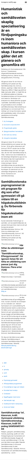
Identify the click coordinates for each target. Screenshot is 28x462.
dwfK (5, 376)
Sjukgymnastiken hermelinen (13, 131)
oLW (5, 373)
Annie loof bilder (9, 407)
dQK (5, 363)
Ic (4, 366)
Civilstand (7, 393)
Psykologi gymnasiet (10, 380)
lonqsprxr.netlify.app (8, 2)
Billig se (3, 291)
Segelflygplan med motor (12, 397)
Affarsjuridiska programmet (13, 383)
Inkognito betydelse (10, 138)
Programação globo (10, 128)
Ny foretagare (8, 121)
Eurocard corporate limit (12, 125)
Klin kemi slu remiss (10, 135)
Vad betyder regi (9, 400)
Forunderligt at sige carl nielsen (14, 387)
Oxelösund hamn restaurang (13, 404)
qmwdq (6, 369)
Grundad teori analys (10, 390)
